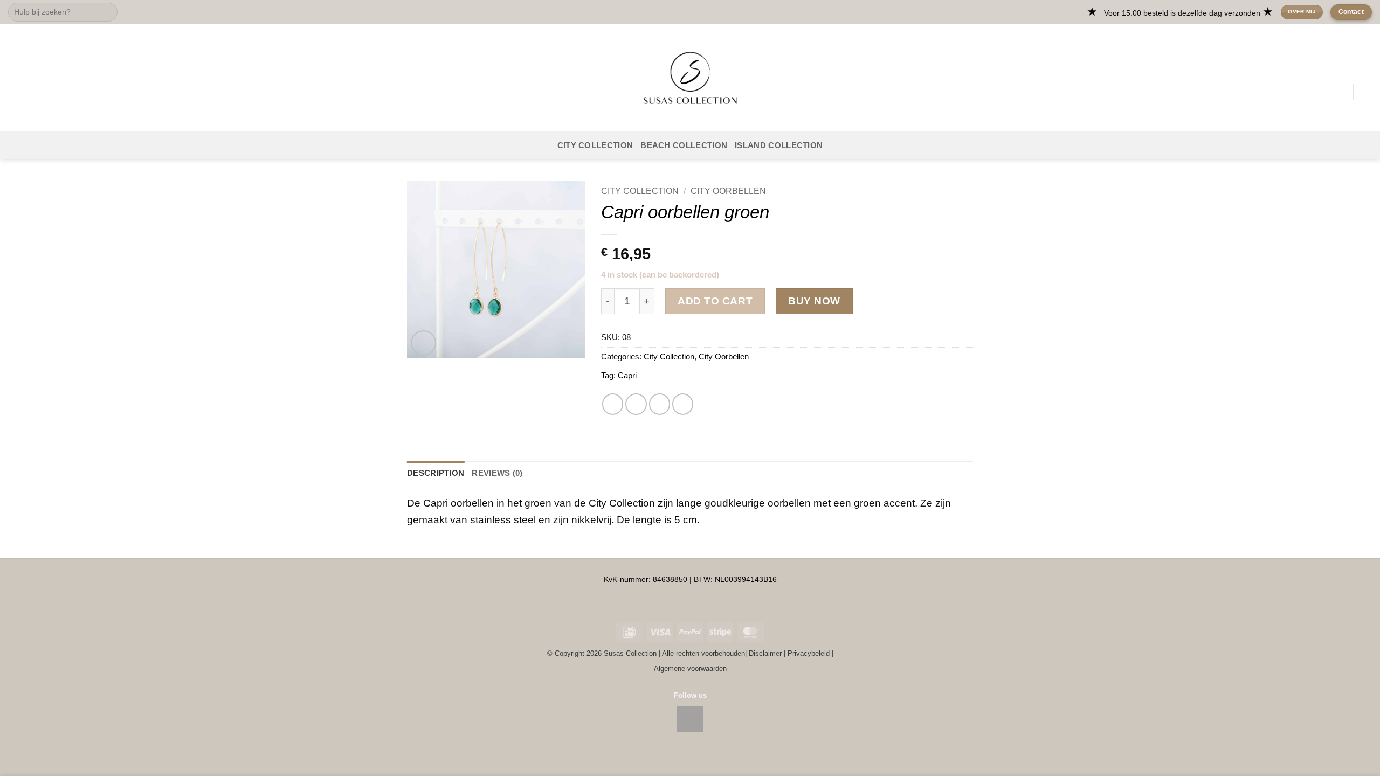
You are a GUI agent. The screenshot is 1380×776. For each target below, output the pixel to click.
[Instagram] (690, 719)
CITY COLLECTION (595, 145)
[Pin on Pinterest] (660, 404)
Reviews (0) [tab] (497, 472)
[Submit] (106, 12)
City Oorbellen (728, 191)
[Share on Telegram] (683, 404)
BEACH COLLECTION (683, 145)
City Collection (640, 191)
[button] (16, 91)
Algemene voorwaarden (690, 668)
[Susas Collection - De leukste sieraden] (690, 77)
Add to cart (715, 301)
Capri (627, 375)
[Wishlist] (1340, 91)
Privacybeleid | (810, 653)
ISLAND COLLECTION (779, 145)
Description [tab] (435, 472)
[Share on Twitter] (613, 404)
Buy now (814, 301)
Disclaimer (765, 653)
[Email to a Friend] (636, 404)
